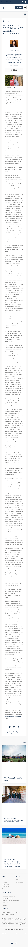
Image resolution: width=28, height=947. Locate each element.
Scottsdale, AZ (10, 923)
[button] (25, 7)
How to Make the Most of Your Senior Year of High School (13, 779)
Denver (16, 919)
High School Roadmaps (8, 896)
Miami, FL (3, 922)
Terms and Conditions (9, 929)
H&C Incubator (6, 903)
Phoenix (22, 924)
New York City (15, 922)
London (16, 921)
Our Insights (5, 884)
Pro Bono (4, 905)
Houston (11, 921)
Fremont (16, 926)
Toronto (17, 924)
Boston (23, 918)
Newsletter (5, 886)
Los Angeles (22, 921)
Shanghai (21, 923)
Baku (9, 918)
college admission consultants (13, 716)
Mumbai (9, 922)
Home (4, 880)
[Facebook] (22, 2)
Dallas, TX (10, 919)
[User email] (16, 70)
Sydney (8, 924)
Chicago (5, 919)
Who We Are (20, 880)
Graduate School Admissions (10, 900)
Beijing (19, 918)
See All (24, 742)
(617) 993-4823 (10, 914)
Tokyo (13, 924)
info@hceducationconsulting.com (11, 912)
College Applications (10, 732)
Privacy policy (19, 929)
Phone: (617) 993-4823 (6, 2)
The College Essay (16, 734)
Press (3, 889)
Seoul (17, 923)
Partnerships (5, 882)
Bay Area (14, 918)
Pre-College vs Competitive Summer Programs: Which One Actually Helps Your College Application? (12, 863)
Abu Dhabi (4, 918)
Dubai (20, 919)
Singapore (3, 924)
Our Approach (20, 882)
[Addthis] (14, 70)
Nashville (21, 922)
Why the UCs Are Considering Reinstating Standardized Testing (13, 820)
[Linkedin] (25, 2)
